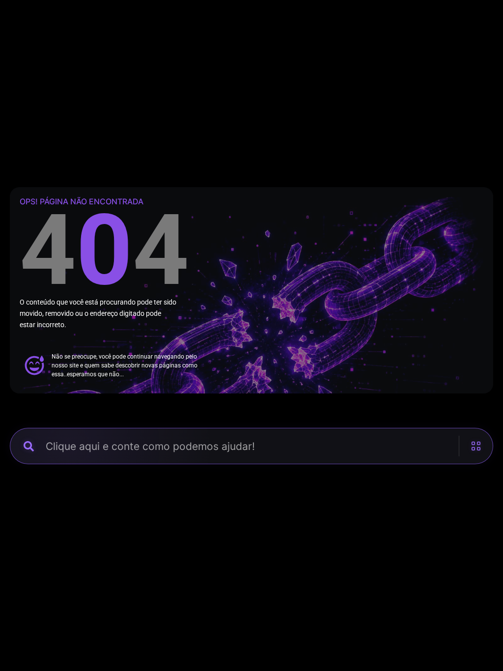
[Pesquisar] (28, 446)
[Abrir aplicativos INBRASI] (471, 446)
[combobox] (251, 446)
